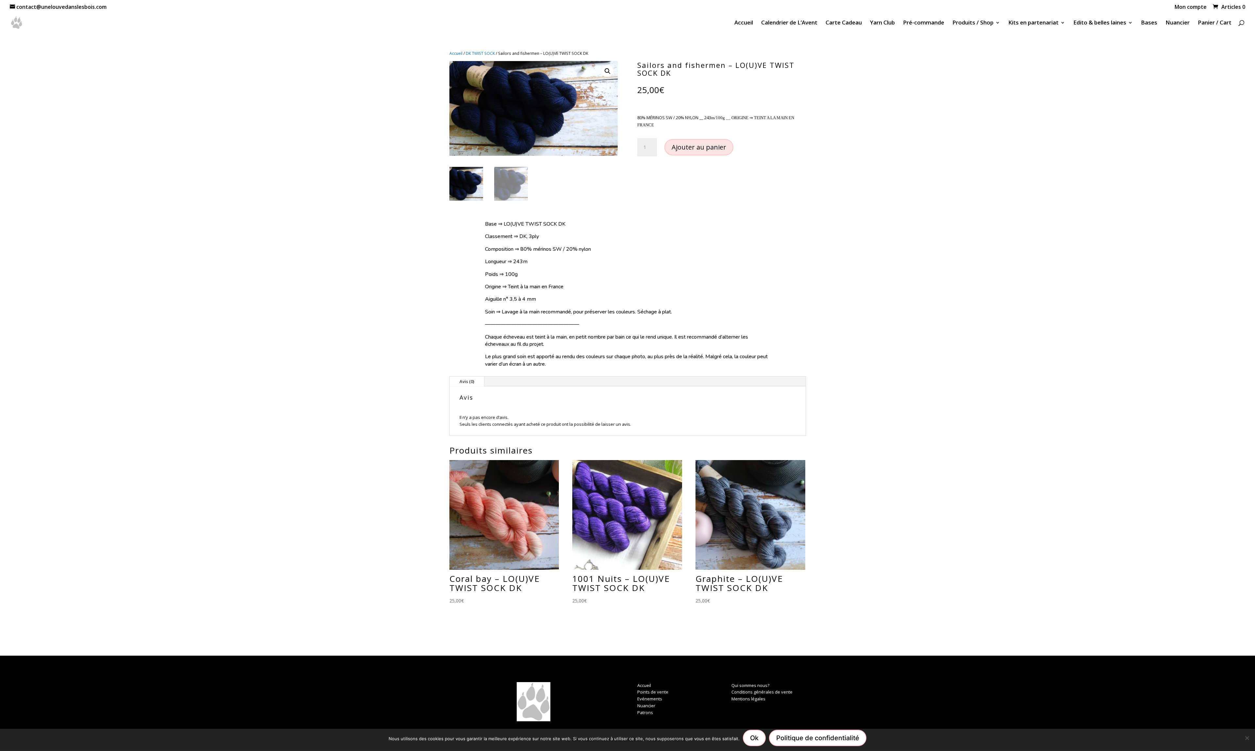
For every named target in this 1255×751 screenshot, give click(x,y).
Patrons (645, 712)
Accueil (743, 23)
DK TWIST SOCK (480, 53)
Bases (1149, 23)
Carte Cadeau (844, 23)
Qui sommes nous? (750, 685)
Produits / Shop (973, 23)
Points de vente (652, 692)
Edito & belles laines (1099, 23)
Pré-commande (923, 23)
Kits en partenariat (1033, 23)
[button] (607, 71)
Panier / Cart (1214, 23)
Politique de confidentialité (817, 738)
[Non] (1247, 738)
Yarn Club (882, 23)
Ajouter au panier (699, 147)
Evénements (649, 699)
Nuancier (1177, 23)
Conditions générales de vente (762, 692)
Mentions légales (748, 699)
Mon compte (1191, 7)
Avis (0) (467, 381)
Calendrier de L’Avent (789, 23)
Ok (754, 738)
